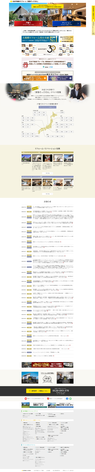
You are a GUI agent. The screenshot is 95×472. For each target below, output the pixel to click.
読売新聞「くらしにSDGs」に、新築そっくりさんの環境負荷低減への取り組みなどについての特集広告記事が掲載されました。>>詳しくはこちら (53, 302)
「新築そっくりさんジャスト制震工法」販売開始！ (43, 355)
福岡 (23, 133)
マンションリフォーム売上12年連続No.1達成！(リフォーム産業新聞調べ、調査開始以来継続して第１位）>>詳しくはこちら (53, 227)
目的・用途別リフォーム (40, 457)
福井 (44, 114)
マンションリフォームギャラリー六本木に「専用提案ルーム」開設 (46, 352)
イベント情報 (38, 413)
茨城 (57, 126)
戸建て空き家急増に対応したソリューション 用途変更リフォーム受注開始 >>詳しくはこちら (51, 345)
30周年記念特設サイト (52, 416)
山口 (28, 126)
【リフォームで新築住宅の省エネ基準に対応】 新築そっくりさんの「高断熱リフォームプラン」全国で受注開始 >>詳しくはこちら (53, 331)
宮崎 (32, 136)
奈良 (28, 120)
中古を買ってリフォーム (26, 434)
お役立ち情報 (38, 426)
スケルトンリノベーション (40, 449)
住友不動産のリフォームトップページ (30, 411)
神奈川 (62, 124)
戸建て (28, 23)
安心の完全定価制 (50, 429)
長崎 (32, 133)
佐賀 (28, 133)
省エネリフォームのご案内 (28, 413)
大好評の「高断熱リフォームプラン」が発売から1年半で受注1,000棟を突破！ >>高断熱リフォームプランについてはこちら (53, 294)
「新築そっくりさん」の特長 (53, 424)
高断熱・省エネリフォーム (27, 426)
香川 (53, 136)
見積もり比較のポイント (38, 428)
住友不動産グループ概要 (39, 470)
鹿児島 (37, 136)
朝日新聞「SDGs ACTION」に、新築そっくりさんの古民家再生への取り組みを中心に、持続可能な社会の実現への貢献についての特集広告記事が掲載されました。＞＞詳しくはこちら (53, 277)
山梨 (35, 112)
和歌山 (32, 120)
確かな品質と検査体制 (51, 431)
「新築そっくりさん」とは (40, 438)
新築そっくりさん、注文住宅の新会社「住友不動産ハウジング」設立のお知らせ (49, 255)
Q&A (36, 453)
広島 (28, 124)
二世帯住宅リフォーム (26, 431)
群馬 (67, 126)
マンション (66, 23)
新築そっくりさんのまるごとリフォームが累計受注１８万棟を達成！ (46, 241)
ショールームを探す (64, 422)
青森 (62, 117)
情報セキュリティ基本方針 (68, 470)
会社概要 (48, 470)
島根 (32, 124)
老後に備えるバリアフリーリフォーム (28, 438)
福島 (71, 120)
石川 (39, 114)
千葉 (67, 124)
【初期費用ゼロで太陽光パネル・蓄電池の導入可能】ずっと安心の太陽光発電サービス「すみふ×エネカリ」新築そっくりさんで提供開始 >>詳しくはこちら (53, 318)
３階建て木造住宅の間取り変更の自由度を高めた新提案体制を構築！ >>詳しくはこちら (50, 348)
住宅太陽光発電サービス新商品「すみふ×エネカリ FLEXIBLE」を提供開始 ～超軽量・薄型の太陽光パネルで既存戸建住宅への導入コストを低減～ (53, 212)
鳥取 (23, 126)
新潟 (44, 112)
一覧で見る (47, 173)
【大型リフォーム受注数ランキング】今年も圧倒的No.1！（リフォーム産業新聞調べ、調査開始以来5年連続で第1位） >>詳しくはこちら (53, 232)
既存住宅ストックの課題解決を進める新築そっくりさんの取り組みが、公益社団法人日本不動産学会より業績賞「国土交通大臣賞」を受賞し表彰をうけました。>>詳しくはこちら (53, 272)
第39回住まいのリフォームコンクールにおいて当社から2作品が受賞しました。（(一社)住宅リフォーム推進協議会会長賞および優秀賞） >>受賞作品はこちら (53, 307)
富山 (35, 114)
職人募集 (61, 433)
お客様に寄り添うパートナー (52, 426)
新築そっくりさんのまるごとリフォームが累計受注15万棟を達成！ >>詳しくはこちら (50, 335)
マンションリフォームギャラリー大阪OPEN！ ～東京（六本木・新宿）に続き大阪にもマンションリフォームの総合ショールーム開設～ (53, 310)
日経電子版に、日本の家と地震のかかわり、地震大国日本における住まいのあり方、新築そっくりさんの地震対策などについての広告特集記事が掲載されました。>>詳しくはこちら (53, 251)
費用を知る (38, 422)
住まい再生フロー (37, 451)
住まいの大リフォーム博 (40, 415)
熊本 (23, 136)
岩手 (67, 117)
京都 (32, 117)
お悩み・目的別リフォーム (28, 424)
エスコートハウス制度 (26, 456)
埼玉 (71, 124)
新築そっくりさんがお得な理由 (39, 432)
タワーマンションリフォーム (39, 464)
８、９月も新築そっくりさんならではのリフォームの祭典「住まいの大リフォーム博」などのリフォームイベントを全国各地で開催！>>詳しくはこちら (53, 207)
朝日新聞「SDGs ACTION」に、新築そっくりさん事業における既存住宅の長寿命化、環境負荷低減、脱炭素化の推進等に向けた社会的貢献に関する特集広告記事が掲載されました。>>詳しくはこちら (53, 323)
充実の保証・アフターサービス (52, 439)
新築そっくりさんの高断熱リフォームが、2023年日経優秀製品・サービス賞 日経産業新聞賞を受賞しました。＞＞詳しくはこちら (53, 286)
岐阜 (67, 131)
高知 (62, 136)
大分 (28, 136)
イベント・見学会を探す (52, 422)
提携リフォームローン (26, 460)
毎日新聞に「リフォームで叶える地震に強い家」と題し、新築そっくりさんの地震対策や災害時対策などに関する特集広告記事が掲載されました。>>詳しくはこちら (53, 290)
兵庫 (28, 117)
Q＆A (36, 433)
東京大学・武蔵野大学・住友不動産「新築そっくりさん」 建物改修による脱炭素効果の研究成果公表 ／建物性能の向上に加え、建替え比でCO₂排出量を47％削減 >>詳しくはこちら (53, 314)
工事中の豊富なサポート (51, 438)
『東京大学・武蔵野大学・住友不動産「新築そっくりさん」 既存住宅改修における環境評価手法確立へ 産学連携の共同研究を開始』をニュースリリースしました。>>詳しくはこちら (53, 327)
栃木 (62, 126)
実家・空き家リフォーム (26, 439)
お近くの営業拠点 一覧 (65, 429)
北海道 (62, 112)
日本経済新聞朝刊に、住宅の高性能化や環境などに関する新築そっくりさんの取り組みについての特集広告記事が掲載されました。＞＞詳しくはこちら (53, 281)
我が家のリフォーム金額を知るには (40, 429)
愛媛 (57, 136)
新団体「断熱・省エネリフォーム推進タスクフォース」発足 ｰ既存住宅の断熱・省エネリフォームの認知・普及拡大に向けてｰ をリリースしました (53, 237)
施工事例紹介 (37, 452)
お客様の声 (38, 424)
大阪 (23, 117)
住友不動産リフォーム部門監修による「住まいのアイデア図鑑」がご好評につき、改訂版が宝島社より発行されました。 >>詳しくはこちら (53, 341)
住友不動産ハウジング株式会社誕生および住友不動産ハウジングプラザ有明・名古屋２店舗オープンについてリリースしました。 (53, 247)
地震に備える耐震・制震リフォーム (28, 427)
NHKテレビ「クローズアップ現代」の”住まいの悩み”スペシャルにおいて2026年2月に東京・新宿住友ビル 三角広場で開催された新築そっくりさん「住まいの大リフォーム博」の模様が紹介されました (53, 223)
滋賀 (23, 120)
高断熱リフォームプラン (26, 415)
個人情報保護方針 (56, 470)
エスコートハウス (50, 430)
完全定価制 (24, 455)
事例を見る (25, 422)
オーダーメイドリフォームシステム (53, 427)
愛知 (62, 131)
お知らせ (62, 413)
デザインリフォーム (26, 435)
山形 (67, 120)
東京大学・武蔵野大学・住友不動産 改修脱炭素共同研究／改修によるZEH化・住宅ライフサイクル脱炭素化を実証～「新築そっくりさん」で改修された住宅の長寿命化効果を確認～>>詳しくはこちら (53, 298)
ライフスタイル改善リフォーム (39, 459)
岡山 (23, 124)
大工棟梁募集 (62, 455)
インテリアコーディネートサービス (28, 459)
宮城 (71, 117)
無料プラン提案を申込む (65, 447)
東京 (57, 124)
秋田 (62, 120)
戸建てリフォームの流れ (40, 437)
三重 (71, 131)
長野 (39, 112)
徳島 (48, 136)
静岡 (57, 131)
